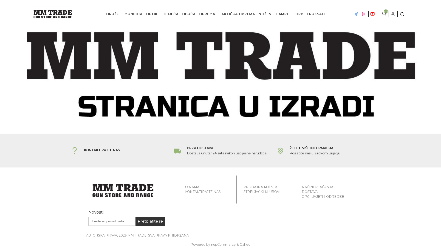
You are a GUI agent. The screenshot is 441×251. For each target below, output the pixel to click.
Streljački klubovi (261, 192)
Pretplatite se (150, 221)
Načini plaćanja (317, 187)
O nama (192, 187)
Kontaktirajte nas (203, 192)
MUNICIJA (133, 14)
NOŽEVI (266, 14)
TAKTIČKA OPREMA (237, 14)
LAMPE (282, 14)
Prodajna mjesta (260, 187)
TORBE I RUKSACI (309, 14)
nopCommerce (223, 245)
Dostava (310, 192)
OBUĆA (188, 14)
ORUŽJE (113, 14)
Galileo (245, 245)
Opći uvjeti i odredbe (323, 197)
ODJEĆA (171, 14)
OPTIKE (153, 14)
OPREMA (207, 14)
